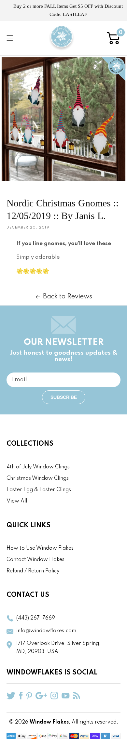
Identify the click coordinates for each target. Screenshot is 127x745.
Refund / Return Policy (33, 571)
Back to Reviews (67, 297)
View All (17, 501)
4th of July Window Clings (38, 467)
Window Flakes (49, 722)
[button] (10, 38)
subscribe (63, 397)
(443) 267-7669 (35, 618)
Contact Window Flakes (35, 559)
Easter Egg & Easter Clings (39, 489)
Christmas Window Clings (38, 478)
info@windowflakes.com (46, 631)
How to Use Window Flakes (40, 548)
